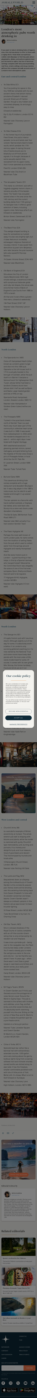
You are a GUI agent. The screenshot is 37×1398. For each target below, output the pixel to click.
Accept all (18, 718)
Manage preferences (18, 724)
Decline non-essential (18, 711)
